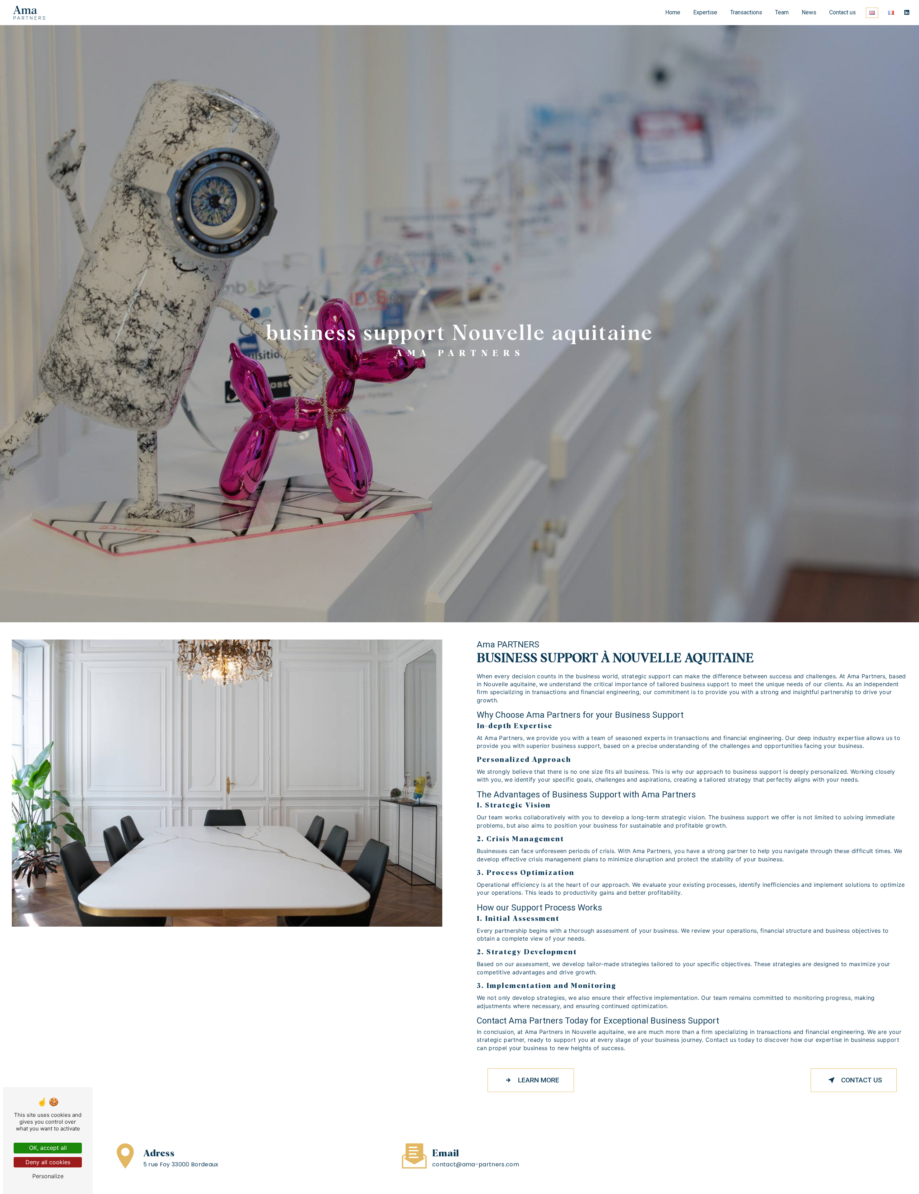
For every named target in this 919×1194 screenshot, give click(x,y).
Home (672, 12)
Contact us (842, 12)
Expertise (705, 12)
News (809, 12)
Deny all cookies (47, 1162)
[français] (891, 13)
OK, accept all (48, 1147)
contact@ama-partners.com (475, 1164)
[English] (872, 13)
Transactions (746, 12)
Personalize (48, 1176)
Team (782, 12)
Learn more (538, 1080)
